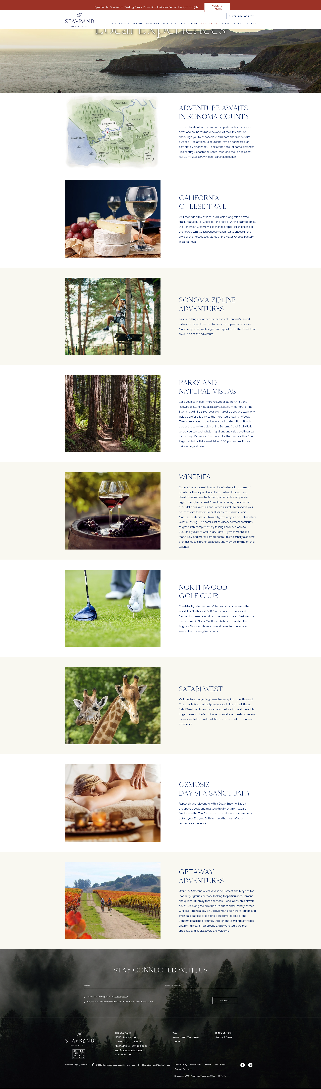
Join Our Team (223, 1033)
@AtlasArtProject (162, 1065)
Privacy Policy (121, 996)
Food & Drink (188, 24)
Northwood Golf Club (203, 591)
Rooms (137, 24)
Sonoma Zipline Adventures (207, 304)
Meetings (169, 24)
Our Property (120, 24)
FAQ (174, 1033)
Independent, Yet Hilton (185, 1037)
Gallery (250, 24)
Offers (225, 24)
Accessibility (195, 1065)
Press (237, 24)
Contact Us (179, 1042)
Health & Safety (224, 1037)
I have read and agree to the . (107, 997)
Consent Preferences (184, 1069)
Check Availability (241, 15)
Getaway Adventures (201, 876)
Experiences (209, 24)
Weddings (153, 24)
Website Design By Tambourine (77, 1065)
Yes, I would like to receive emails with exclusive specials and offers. (120, 1002)
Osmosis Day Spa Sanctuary (214, 789)
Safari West (201, 688)
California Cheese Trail (203, 202)
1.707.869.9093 (139, 1046)
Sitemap (207, 1065)
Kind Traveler (219, 1065)
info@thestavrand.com (128, 1050)
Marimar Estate (188, 517)
